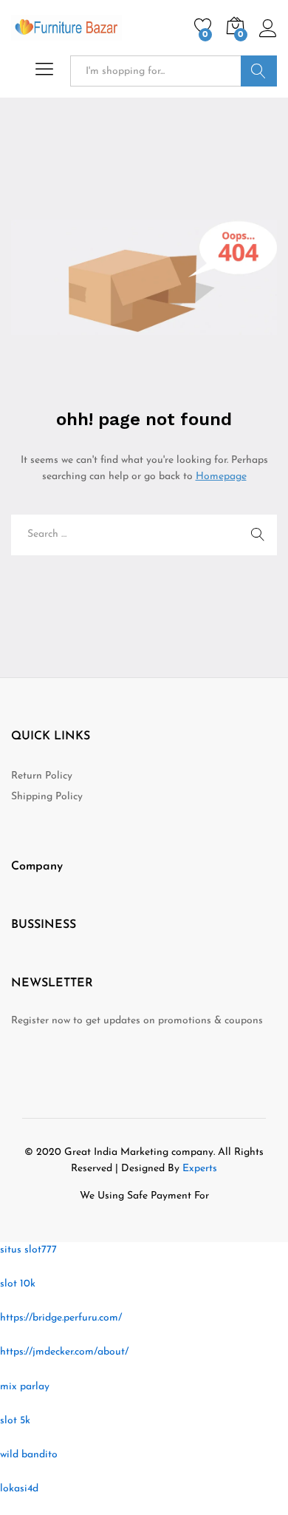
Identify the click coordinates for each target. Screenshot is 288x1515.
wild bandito (29, 1454)
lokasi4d (19, 1488)
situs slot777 (28, 1249)
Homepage (221, 476)
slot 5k (15, 1420)
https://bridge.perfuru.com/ (61, 1317)
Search (259, 71)
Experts (199, 1168)
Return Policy (41, 776)
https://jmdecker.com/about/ (64, 1352)
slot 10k (17, 1283)
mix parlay (24, 1386)
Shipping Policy (47, 796)
